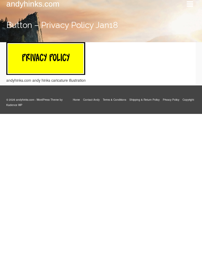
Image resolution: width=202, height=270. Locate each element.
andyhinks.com (32, 4)
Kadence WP (14, 105)
